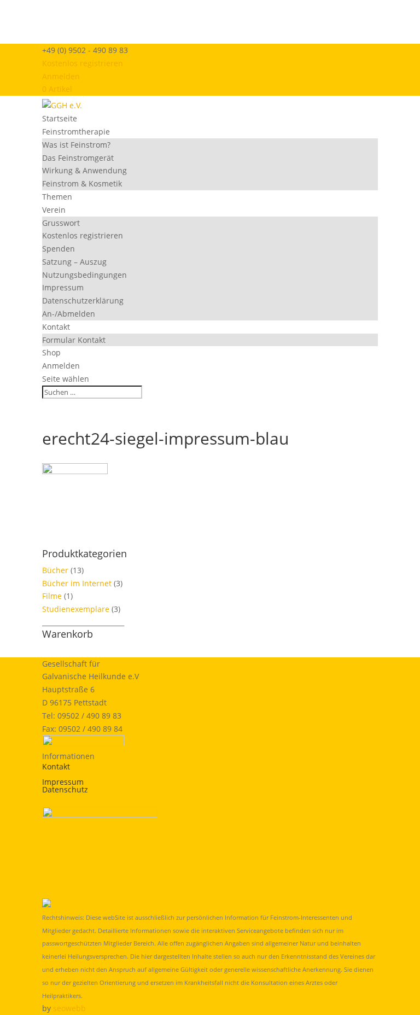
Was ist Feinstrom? (76, 144)
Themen (57, 196)
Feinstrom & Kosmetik (82, 183)
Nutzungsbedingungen (84, 275)
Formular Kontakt (74, 340)
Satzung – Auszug (74, 261)
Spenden (58, 248)
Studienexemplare (75, 609)
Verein (54, 210)
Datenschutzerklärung (83, 300)
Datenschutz (65, 789)
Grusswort (61, 223)
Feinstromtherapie (76, 131)
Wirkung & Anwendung (84, 170)
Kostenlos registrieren (82, 63)
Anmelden (61, 76)
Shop (51, 352)
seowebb (69, 1008)
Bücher (55, 570)
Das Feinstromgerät (78, 158)
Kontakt (56, 327)
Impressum (63, 287)
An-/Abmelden (68, 313)
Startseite (59, 118)
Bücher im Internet (77, 583)
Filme (52, 596)
